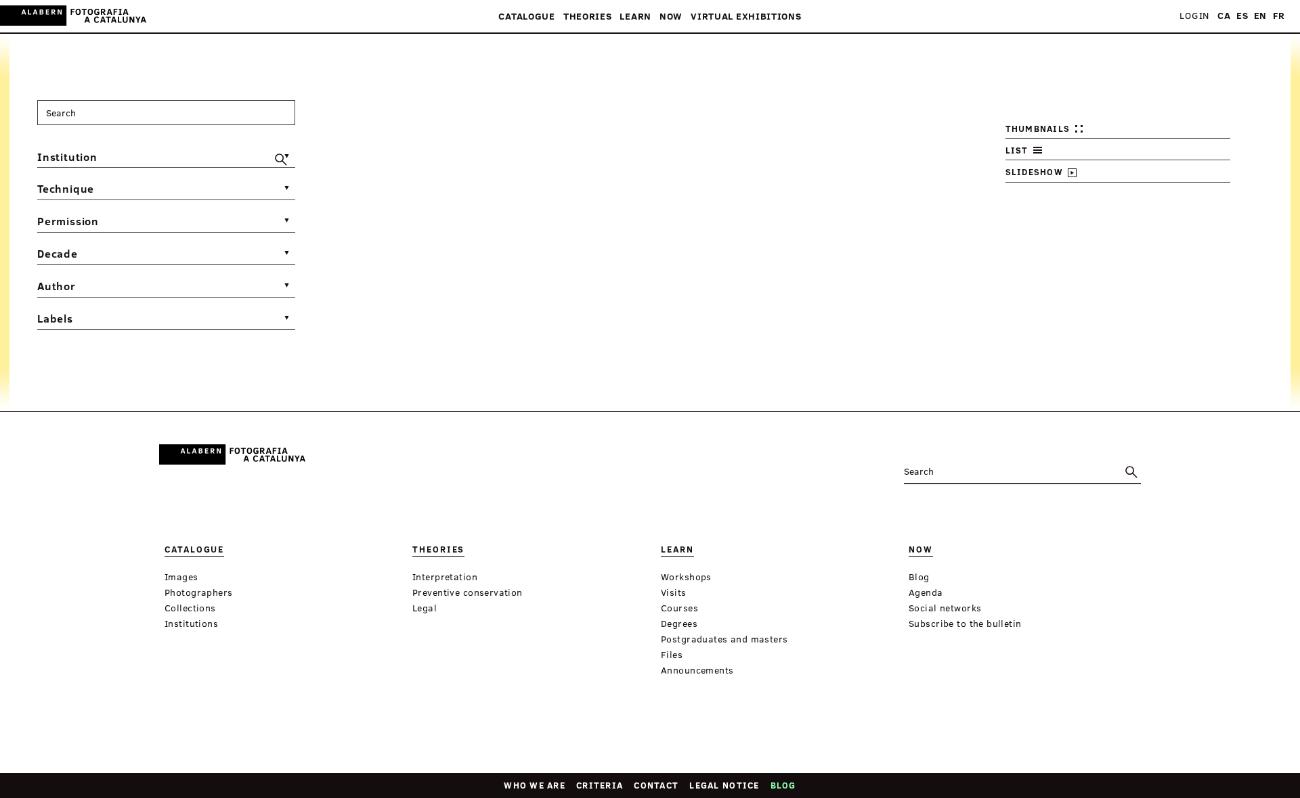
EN (1260, 16)
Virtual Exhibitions (746, 16)
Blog (783, 785)
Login (1194, 16)
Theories (587, 16)
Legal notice (724, 785)
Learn (635, 16)
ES (1242, 16)
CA (1223, 16)
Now (670, 16)
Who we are (534, 785)
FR (1279, 16)
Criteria (599, 785)
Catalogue (526, 16)
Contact (656, 785)
